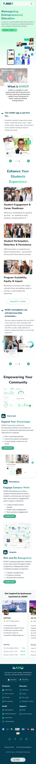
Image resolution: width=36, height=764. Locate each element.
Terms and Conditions (23, 747)
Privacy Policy (9, 747)
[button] (18, 48)
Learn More (7, 448)
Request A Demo (18, 301)
